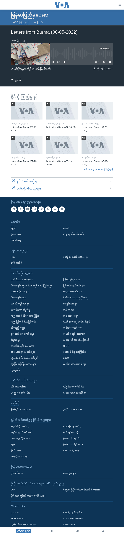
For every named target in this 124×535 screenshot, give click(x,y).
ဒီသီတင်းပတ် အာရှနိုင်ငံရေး (75, 297)
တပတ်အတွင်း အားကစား (22, 346)
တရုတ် (66, 228)
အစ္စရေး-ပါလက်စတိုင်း (73, 234)
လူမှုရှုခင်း (15, 370)
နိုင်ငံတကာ (16, 234)
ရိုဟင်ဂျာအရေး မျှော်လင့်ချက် (76, 322)
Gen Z (66, 346)
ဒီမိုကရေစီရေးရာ (18, 297)
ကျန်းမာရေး (68, 310)
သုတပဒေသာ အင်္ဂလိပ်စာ (74, 393)
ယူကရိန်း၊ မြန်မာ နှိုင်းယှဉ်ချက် (25, 358)
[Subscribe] (62, 209)
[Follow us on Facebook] (14, 209)
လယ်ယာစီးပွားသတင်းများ (23, 352)
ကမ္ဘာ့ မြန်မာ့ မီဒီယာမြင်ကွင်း (23, 322)
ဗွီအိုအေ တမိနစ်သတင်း (73, 444)
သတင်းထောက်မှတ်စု (20, 310)
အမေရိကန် (16, 240)
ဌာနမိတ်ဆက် (17, 473)
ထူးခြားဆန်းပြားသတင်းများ (23, 364)
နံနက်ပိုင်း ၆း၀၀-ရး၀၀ (21, 409)
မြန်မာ (13, 228)
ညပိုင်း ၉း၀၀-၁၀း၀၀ (72, 409)
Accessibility (69, 524)
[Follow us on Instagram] (34, 209)
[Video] (52, 531)
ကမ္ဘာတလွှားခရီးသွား (72, 292)
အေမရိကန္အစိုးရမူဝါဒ (72, 512)
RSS (13, 257)
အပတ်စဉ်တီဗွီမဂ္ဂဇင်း (20, 438)
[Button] (16, 81)
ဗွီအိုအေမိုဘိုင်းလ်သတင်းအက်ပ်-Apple (28, 496)
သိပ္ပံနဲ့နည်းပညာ (18, 328)
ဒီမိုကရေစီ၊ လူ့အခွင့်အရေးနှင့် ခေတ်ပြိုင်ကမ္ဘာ (31, 285)
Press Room (17, 518)
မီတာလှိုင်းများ (69, 473)
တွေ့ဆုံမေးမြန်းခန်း (19, 456)
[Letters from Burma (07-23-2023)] (26, 145)
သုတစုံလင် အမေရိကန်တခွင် (76, 340)
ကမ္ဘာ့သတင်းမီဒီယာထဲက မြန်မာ (25, 316)
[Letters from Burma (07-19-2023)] (62, 145)
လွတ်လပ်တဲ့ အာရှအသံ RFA (24, 524)
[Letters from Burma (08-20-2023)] (97, 111)
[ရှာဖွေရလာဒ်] (103, 531)
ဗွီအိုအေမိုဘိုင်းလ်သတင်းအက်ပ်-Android (81, 490)
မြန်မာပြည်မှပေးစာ (71, 279)
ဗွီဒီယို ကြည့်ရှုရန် (21, 22)
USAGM (15, 512)
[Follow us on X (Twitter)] (20, 209)
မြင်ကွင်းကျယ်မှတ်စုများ (74, 285)
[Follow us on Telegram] (41, 209)
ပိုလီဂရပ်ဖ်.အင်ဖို (70, 432)
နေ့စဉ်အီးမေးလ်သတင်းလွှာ (75, 257)
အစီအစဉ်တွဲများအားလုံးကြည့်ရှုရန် (98, 169)
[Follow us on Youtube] (27, 209)
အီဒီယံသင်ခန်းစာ (18, 386)
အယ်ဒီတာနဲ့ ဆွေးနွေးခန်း (22, 279)
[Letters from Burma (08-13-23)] (62, 111)
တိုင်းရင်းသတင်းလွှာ (72, 328)
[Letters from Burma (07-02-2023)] (97, 145)
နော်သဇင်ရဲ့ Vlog (71, 450)
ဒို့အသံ (66, 358)
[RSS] (48, 209)
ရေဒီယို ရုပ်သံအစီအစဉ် (21, 432)
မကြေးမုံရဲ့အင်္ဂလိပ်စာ (20, 393)
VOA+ (13, 490)
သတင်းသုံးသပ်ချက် (20, 292)
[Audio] (77, 531)
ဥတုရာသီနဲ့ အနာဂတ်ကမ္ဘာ (22, 334)
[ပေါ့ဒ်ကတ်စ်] (55, 209)
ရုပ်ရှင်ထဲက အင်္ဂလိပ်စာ (73, 386)
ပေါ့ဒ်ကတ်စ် (16, 263)
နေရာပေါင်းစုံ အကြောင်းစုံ (74, 352)
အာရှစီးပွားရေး (70, 303)
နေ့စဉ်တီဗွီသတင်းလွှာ (20, 426)
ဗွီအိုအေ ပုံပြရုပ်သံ (71, 438)
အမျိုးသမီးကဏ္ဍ (70, 316)
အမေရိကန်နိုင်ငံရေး (20, 303)
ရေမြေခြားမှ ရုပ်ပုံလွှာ (72, 426)
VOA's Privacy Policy (73, 518)
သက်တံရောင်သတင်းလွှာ (74, 364)
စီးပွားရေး (15, 340)
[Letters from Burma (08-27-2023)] (26, 111)
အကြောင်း (38, 22)
